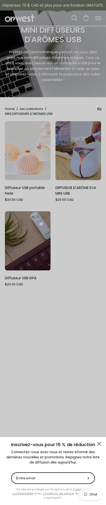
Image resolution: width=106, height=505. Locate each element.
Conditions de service (58, 493)
